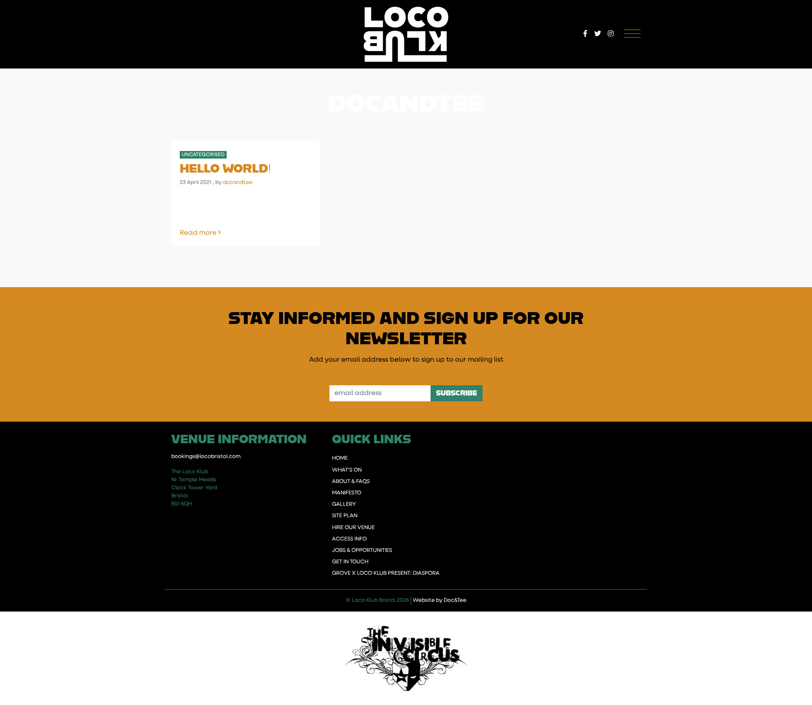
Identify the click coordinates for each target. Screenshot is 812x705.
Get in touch (350, 562)
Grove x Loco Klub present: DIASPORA (385, 573)
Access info (349, 539)
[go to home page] (406, 34)
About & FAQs (351, 481)
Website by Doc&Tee (439, 600)
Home (340, 458)
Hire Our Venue (353, 527)
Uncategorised (203, 154)
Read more (221, 232)
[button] (585, 34)
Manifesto (346, 493)
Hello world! (225, 168)
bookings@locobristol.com (206, 456)
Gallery (344, 504)
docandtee (237, 182)
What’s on (347, 470)
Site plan (344, 515)
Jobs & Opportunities (362, 550)
